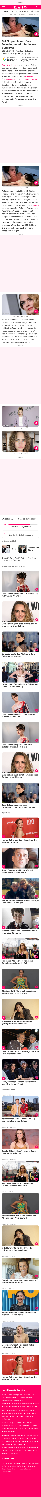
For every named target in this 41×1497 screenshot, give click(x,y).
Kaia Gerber (30, 76)
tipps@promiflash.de (11, 560)
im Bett (36, 205)
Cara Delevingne (9, 65)
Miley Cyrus (11, 79)
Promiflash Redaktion (24, 51)
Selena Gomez (31, 79)
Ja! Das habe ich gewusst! (19, 526)
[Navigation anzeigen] (3, 7)
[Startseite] (20, 7)
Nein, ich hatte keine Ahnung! (20, 535)
